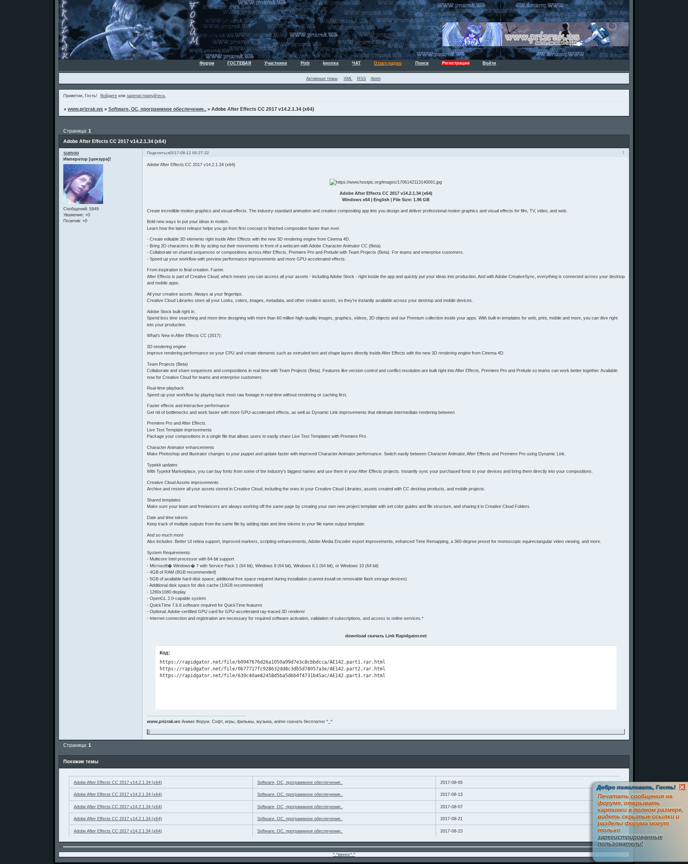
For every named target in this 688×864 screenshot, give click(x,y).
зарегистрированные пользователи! (630, 840)
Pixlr (305, 63)
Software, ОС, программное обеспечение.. (157, 109)
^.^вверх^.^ (344, 854)
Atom (376, 78)
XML (348, 78)
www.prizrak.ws (85, 109)
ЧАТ (356, 63)
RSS (361, 78)
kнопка (330, 63)
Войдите (108, 95)
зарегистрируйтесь (146, 95)
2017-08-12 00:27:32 (189, 153)
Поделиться (158, 153)
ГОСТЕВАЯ (239, 63)
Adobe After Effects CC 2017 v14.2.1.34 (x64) (118, 782)
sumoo (71, 153)
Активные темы (322, 78)
